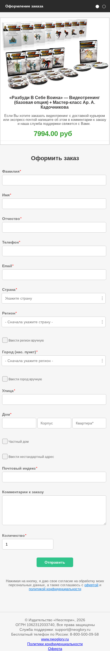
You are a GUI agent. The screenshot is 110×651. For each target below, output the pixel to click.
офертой (91, 585)
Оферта (55, 648)
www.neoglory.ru (55, 639)
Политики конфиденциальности (55, 644)
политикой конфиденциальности (55, 589)
